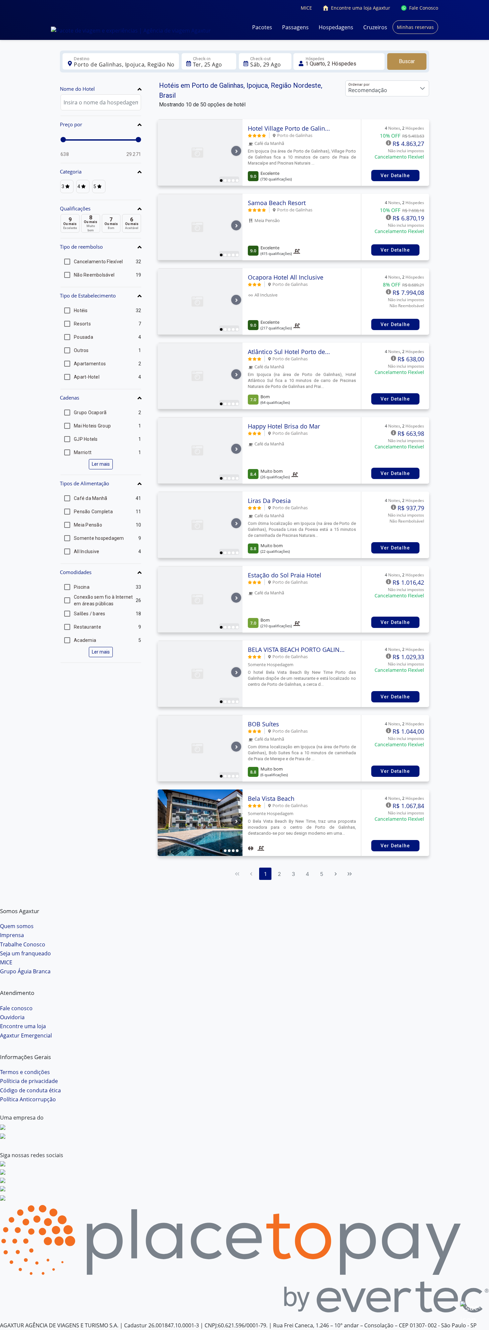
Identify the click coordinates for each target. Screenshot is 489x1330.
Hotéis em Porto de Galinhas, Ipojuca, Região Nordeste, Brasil (240, 90)
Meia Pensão (88, 525)
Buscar (407, 61)
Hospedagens (336, 27)
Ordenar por (359, 84)
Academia (85, 640)
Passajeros (339, 61)
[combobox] (124, 64)
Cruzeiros (375, 27)
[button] (101, 90)
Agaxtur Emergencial (26, 1035)
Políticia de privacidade (29, 1081)
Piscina (81, 587)
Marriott (82, 452)
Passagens (295, 27)
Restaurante (87, 627)
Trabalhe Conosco (22, 944)
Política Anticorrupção (28, 1099)
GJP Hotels (86, 439)
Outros (81, 350)
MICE (306, 8)
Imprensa (12, 935)
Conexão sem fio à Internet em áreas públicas (103, 600)
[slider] (63, 139)
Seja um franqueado (25, 953)
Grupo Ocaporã (90, 412)
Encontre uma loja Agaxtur (360, 8)
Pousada (83, 337)
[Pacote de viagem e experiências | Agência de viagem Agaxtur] (131, 30)
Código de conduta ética (30, 1090)
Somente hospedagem (99, 538)
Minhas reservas (415, 27)
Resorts (82, 323)
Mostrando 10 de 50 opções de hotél (202, 104)
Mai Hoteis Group (92, 425)
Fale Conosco (423, 8)
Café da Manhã (90, 498)
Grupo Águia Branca (25, 971)
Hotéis (81, 310)
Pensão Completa (93, 511)
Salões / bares (89, 613)
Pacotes (262, 27)
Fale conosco (16, 1008)
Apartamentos (90, 363)
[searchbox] (101, 102)
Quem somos (17, 926)
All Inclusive (86, 551)
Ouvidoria (12, 1017)
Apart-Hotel (86, 377)
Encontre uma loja (23, 1026)
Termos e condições (25, 1072)
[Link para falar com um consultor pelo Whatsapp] (470, 1311)
